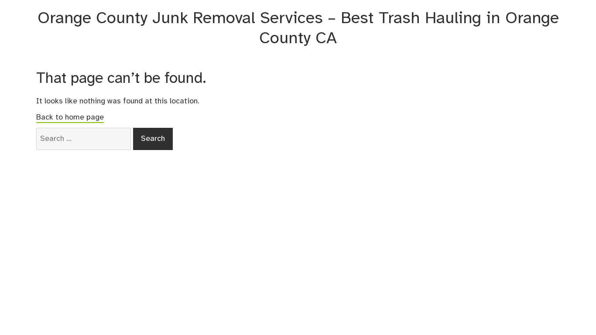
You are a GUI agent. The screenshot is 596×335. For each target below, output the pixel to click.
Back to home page (70, 117)
